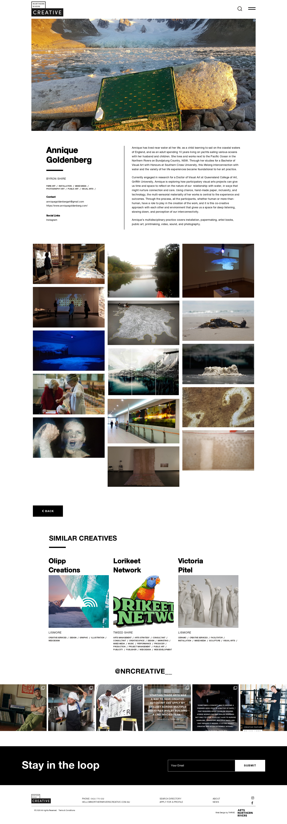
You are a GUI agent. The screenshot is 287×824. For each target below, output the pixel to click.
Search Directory (170, 799)
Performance (144, 644)
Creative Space (137, 641)
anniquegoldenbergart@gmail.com (65, 202)
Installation (65, 186)
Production (119, 647)
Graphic (84, 638)
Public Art (73, 189)
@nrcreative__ (143, 671)
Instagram (51, 220)
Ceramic (182, 638)
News (216, 802)
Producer (159, 644)
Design (73, 638)
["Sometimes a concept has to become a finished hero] (215, 707)
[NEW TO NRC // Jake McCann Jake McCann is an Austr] (23, 707)
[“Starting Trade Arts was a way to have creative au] (167, 707)
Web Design (54, 641)
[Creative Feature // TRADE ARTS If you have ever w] (263, 707)
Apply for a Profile (171, 802)
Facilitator (217, 638)
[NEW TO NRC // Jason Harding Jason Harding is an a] (119, 707)
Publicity (118, 650)
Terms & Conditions (67, 810)
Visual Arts (88, 189)
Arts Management (122, 638)
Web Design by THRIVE (225, 813)
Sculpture (214, 641)
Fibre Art (50, 186)
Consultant (159, 638)
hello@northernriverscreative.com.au (106, 802)
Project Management (140, 647)
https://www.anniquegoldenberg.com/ (67, 206)
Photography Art (55, 189)
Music (131, 644)
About (216, 799)
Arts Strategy (142, 638)
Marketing (163, 641)
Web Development (163, 650)
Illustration (97, 638)
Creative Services (58, 638)
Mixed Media (81, 186)
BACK (49, 511)
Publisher (131, 650)
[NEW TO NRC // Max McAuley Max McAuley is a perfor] (71, 707)
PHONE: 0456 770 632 (93, 799)
